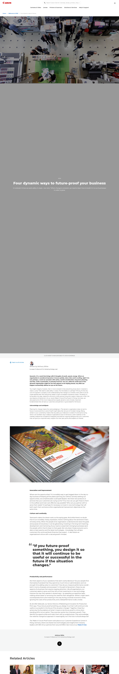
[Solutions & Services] (77, 7)
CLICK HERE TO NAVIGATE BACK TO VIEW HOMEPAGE (59, 355)
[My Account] (114, 3)
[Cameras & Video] (41, 7)
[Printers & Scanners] (63, 7)
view (59, 178)
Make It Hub (82, 625)
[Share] (59, 644)
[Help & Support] (89, 7)
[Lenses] (48, 7)
